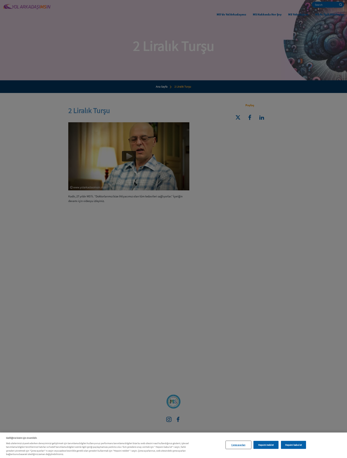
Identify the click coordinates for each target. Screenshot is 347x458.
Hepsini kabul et (293, 444)
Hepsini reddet (266, 444)
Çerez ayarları (238, 444)
